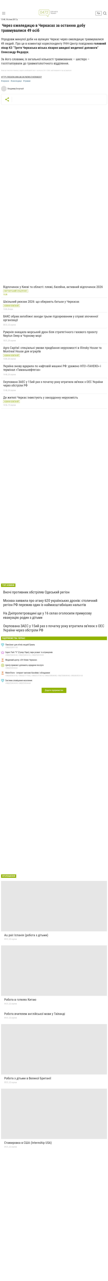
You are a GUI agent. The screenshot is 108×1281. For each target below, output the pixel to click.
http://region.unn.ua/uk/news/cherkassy (21, 77)
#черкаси (5, 81)
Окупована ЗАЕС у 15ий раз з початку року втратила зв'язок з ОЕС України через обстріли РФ (53, 383)
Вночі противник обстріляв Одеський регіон (36, 592)
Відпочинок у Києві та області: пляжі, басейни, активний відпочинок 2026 (53, 287)
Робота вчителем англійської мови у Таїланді (34, 1014)
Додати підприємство (54, 690)
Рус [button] (98, 13)
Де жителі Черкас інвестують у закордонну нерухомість (40, 397)
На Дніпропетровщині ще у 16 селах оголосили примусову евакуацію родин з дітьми (47, 615)
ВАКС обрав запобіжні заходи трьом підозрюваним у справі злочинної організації (50, 318)
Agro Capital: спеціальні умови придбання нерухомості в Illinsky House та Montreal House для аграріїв (52, 349)
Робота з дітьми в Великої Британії (27, 1078)
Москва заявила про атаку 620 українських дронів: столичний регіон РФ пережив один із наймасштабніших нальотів (50, 602)
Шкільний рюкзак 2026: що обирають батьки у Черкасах (41, 301)
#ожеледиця (16, 81)
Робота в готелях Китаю (20, 999)
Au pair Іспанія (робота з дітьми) (26, 935)
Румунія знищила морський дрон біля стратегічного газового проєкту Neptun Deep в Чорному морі (50, 334)
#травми (26, 81)
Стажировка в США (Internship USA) (28, 1143)
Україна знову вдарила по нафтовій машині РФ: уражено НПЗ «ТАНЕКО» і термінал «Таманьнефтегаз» (52, 368)
